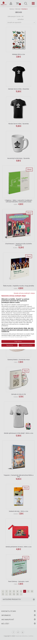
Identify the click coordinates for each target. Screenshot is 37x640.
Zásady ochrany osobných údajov (24, 293)
